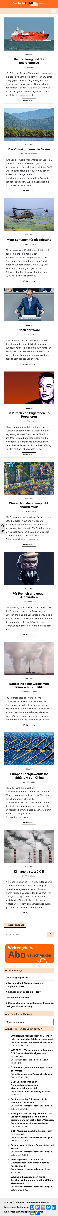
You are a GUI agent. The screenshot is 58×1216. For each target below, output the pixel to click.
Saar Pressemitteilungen (29, 1060)
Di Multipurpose (26, 1211)
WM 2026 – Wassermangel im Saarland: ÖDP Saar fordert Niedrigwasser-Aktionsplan (32, 1053)
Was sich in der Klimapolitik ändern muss (29, 504)
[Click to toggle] (54, 11)
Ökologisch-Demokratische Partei (31, 1202)
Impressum (10, 1207)
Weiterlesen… (29, 100)
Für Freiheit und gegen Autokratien (29, 595)
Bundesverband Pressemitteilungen (34, 1042)
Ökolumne (29, 54)
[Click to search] (50, 934)
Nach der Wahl (29, 330)
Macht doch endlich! (18, 997)
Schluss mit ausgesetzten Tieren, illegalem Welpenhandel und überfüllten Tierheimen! (32, 1180)
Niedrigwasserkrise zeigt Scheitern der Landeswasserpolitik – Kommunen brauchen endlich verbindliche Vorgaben (32, 1116)
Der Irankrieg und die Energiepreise (29, 60)
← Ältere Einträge (15, 925)
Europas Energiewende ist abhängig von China (29, 775)
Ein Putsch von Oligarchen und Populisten (29, 414)
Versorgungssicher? (19, 977)
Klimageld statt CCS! (29, 871)
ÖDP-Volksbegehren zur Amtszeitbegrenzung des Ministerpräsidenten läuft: (24, 1085)
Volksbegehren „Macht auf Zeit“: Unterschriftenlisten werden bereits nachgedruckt (30, 1162)
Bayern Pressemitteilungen (30, 1091)
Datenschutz (24, 1207)
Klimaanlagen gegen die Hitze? (24, 991)
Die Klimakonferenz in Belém (29, 149)
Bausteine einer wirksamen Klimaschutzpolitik (29, 685)
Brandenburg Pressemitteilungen (33, 1123)
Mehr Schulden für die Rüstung (29, 239)
